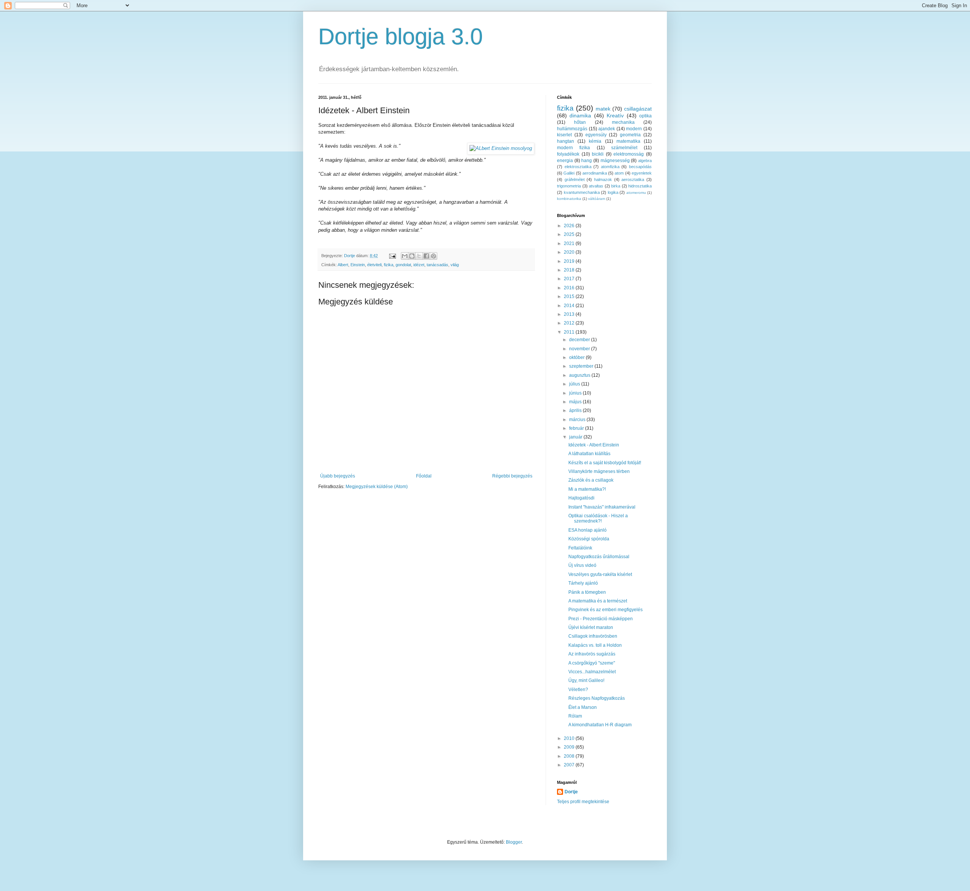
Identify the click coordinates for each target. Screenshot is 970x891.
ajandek (606, 128)
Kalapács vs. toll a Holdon (595, 645)
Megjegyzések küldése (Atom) (377, 486)
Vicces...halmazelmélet (592, 671)
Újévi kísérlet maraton (590, 627)
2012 (570, 323)
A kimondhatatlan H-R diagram (600, 724)
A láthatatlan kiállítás (589, 453)
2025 (570, 234)
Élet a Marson (582, 707)
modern (634, 128)
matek (603, 109)
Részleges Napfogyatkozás (596, 698)
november (580, 348)
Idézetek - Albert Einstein (593, 445)
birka (615, 186)
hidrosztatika (640, 186)
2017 (570, 278)
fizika (388, 264)
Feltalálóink (580, 548)
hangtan (565, 141)
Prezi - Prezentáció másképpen (600, 618)
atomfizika (610, 166)
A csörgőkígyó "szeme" (591, 663)
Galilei (568, 173)
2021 (570, 243)
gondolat (403, 264)
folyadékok (568, 154)
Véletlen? (578, 689)
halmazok (603, 179)
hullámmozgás (572, 128)
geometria (630, 134)
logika (613, 192)
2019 (570, 261)
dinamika (580, 115)
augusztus (580, 375)
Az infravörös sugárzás (591, 654)
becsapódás (640, 166)
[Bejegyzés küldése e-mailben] (392, 255)
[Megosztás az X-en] (419, 256)
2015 (570, 296)
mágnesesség (615, 160)
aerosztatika (632, 179)
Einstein (357, 264)
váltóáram (596, 199)
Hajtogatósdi (581, 498)
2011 (570, 332)
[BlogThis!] (412, 256)
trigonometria (569, 186)
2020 (570, 252)
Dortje (571, 791)
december (580, 339)
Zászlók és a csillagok (590, 480)
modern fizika (573, 147)
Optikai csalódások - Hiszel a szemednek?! (598, 518)
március (578, 419)
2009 (570, 747)
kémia (595, 141)
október (577, 357)
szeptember (582, 366)
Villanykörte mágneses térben (599, 471)
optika (645, 116)
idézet (418, 264)
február (577, 428)
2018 (570, 270)
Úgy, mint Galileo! (586, 680)
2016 (570, 287)
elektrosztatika (578, 166)
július (575, 384)
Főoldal (424, 476)
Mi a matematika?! (587, 489)
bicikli (598, 154)
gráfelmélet (575, 179)
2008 (570, 756)
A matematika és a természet (597, 601)
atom (619, 173)
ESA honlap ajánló (587, 530)
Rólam (575, 716)
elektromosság (628, 154)
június (576, 393)
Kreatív (615, 115)
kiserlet (564, 134)
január (576, 437)
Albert (343, 264)
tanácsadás (437, 264)
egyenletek (642, 173)
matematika (628, 141)
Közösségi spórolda (588, 538)
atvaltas (596, 186)
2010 (570, 738)
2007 (570, 765)
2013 (570, 314)
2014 (570, 305)
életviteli (374, 264)
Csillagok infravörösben (592, 636)
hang (586, 160)
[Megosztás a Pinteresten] (433, 256)
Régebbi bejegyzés (512, 476)
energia (565, 160)
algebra (645, 160)
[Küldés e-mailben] (404, 256)
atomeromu (636, 192)
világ (455, 264)
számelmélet (624, 147)
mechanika (623, 122)
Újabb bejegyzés (337, 476)
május (576, 401)
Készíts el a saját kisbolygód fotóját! (604, 462)
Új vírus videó (582, 565)
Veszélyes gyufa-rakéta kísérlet (600, 574)
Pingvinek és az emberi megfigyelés (605, 609)
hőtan (580, 122)
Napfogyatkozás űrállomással (598, 556)
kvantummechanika (582, 192)
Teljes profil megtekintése (583, 801)
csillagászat (638, 109)
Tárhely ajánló (583, 583)
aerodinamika (594, 173)
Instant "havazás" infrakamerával (601, 507)
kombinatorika (569, 199)
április (576, 410)
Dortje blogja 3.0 (400, 36)
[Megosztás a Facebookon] (426, 256)
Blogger (514, 842)
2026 (570, 225)
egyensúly (596, 134)
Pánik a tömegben (587, 592)
